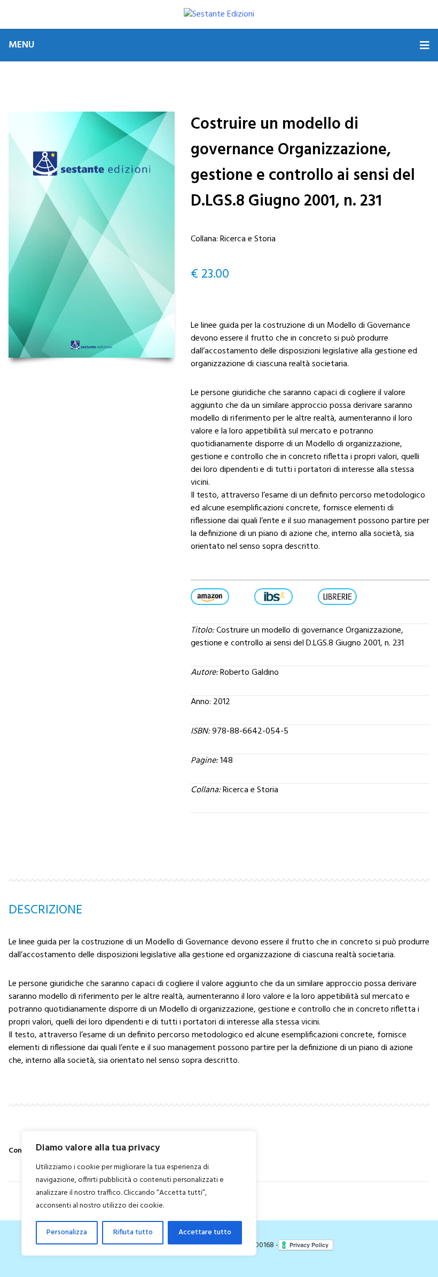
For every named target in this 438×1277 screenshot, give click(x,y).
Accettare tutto (204, 1232)
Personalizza (66, 1232)
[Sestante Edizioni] (219, 14)
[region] (138, 1193)
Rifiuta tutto (133, 1232)
